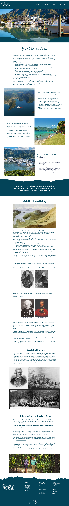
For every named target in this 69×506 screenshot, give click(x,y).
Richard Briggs (37, 503)
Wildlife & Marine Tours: (20, 67)
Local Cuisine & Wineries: (20, 72)
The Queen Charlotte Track (42, 354)
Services (54, 489)
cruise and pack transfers (40, 446)
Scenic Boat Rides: (19, 64)
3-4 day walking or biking (49, 443)
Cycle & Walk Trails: (19, 70)
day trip (38, 443)
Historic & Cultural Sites (20, 75)
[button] (53, 4)
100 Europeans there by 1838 (38, 432)
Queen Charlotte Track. (21, 440)
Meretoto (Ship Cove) (19, 353)
